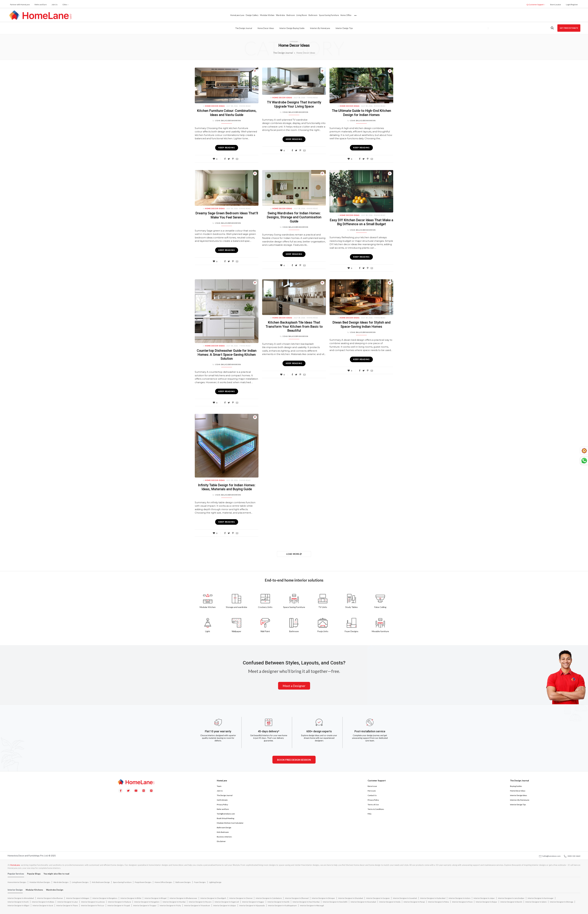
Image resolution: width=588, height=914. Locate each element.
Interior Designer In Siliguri (18, 905)
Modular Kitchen (267, 15)
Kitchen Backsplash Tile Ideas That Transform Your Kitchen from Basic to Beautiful (294, 326)
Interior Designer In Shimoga (561, 902)
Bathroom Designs (183, 882)
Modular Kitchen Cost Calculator (230, 823)
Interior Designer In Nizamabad (363, 902)
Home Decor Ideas (266, 28)
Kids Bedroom (223, 832)
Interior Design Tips (344, 28)
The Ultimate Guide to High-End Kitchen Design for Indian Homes (361, 113)
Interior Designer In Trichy (170, 905)
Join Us (55, 4)
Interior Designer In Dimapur (323, 898)
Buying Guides (516, 786)
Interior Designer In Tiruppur (144, 905)
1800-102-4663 (573, 856)
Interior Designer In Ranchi (511, 902)
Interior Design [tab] (15, 890)
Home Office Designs (163, 882)
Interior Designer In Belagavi (77, 898)
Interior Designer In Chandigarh (213, 898)
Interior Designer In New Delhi (335, 902)
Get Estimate (222, 800)
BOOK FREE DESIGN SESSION (294, 759)
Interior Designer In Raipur (486, 902)
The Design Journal (243, 28)
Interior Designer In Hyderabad (432, 898)
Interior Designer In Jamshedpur (511, 898)
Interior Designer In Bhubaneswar (183, 898)
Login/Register (572, 4)
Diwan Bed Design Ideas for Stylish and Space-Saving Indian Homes (361, 324)
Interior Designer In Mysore (200, 902)
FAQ (369, 814)
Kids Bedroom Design (101, 882)
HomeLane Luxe (237, 15)
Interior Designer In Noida (389, 902)
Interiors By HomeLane (519, 800)
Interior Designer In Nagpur (253, 902)
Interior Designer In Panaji (414, 902)
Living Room (301, 15)
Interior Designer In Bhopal (155, 898)
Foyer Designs (200, 882)
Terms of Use (373, 804)
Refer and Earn (41, 4)
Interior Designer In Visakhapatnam (282, 905)
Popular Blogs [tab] (34, 873)
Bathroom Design (224, 827)
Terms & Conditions (376, 809)
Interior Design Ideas (518, 795)
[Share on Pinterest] (255, 71)
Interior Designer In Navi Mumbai (306, 902)
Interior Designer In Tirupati (118, 905)
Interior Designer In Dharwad (297, 898)
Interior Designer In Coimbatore (269, 898)
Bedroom (290, 15)
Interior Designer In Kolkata (43, 902)
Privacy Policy (222, 804)
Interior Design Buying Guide (292, 28)
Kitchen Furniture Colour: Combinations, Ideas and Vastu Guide (226, 113)
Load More (293, 554)
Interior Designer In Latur (67, 902)
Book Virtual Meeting (225, 818)
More (355, 15)
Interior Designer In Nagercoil (227, 902)
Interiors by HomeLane (320, 28)
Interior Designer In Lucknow (93, 902)
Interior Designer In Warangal (312, 905)
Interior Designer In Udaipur (224, 905)
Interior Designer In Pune (462, 902)
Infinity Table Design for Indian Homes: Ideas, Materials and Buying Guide (226, 487)
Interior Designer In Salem (536, 902)
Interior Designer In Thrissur (92, 905)
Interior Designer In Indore (459, 898)
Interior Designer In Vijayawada (252, 905)
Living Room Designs (80, 882)
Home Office (345, 15)
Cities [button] (65, 4)
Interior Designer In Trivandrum (197, 905)
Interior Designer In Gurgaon (378, 898)
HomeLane (15, 865)
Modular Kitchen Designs (40, 882)
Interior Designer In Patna (438, 902)
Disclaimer (221, 841)
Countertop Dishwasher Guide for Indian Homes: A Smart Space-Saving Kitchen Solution (226, 355)
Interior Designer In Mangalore (146, 902)
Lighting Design (215, 882)
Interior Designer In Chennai (241, 898)
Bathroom (313, 15)
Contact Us (372, 795)
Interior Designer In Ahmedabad (21, 898)
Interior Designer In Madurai (119, 902)
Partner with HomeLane (20, 4)
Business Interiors (224, 837)
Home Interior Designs (17, 882)
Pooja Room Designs (143, 882)
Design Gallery (252, 15)
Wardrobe (280, 15)
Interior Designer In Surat (43, 905)
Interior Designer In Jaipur (484, 898)
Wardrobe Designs (61, 882)
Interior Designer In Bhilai (131, 898)
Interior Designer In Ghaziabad (350, 898)
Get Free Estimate (569, 28)
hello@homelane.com (551, 856)
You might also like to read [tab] (56, 873)
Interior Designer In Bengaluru (104, 898)
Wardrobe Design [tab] (54, 890)
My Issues (372, 791)
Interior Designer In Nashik (278, 902)
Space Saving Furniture (329, 15)
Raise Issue (372, 786)
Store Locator (555, 4)
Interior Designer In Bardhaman (50, 898)
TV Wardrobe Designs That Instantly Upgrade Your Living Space (294, 104)
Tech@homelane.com (226, 814)
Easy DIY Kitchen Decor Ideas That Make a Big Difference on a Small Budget (361, 222)
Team (219, 786)
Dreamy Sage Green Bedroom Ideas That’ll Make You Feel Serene (226, 215)
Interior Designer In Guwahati (405, 898)
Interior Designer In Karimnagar (541, 898)
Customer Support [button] (536, 4)
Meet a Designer (294, 686)
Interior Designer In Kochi (18, 902)
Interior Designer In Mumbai (174, 902)
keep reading (226, 147)
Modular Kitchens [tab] (34, 890)
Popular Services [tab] (16, 873)
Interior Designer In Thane (67, 905)
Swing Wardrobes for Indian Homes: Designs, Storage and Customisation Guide (294, 217)
